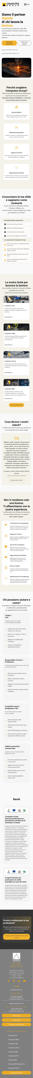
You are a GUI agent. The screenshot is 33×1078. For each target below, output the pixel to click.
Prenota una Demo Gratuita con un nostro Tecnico (16, 936)
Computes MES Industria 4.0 (16, 1064)
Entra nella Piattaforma (9, 43)
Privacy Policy (16, 1015)
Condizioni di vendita (16, 1073)
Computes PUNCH (13, 1039)
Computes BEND (13, 1052)
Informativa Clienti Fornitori (16, 1024)
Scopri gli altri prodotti (16, 405)
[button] (10, 49)
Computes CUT (12, 1035)
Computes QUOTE (13, 1056)
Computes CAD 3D (13, 1048)
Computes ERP (12, 1060)
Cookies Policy (16, 1020)
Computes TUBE (13, 1043)
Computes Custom (13, 1068)
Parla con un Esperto (24, 43)
